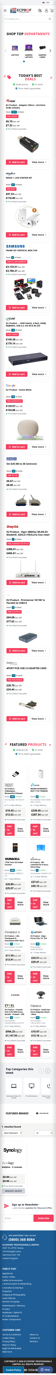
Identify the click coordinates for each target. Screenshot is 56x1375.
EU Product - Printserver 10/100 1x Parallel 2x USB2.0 (25, 601)
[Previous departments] (5, 50)
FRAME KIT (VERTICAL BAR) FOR (21, 250)
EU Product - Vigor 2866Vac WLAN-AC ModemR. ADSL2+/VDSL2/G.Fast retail (28, 533)
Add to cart (18, 162)
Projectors (7, 1291)
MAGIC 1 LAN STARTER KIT (19, 177)
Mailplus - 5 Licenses (12, 1167)
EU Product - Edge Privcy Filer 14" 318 (38, 937)
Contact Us (35, 1338)
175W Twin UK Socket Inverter (14, 863)
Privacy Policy (8, 1341)
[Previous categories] (41, 1070)
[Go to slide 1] (24, 61)
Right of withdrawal (11, 1348)
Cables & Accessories (12, 1280)
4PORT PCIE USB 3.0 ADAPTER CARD (26, 668)
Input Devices (9, 1298)
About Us (34, 1334)
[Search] (50, 19)
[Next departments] (50, 50)
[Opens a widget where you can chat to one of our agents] (45, 1370)
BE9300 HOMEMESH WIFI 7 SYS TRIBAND (39, 789)
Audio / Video (8, 1276)
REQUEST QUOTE (13, 1191)
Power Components (11, 1319)
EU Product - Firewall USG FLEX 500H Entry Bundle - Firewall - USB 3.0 (14, 1013)
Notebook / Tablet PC (12, 1312)
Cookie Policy (8, 1338)
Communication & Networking (16, 1283)
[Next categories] (47, 1070)
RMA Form (7, 1351)
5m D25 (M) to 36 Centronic (21, 463)
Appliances (7, 1273)
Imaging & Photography (13, 1294)
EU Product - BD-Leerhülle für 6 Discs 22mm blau (39, 864)
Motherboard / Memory (13, 1305)
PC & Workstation (10, 1316)
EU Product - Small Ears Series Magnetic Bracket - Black (40, 1011)
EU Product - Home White (18, 389)
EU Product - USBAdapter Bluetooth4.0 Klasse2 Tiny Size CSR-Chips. (14, 792)
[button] (52, 10)
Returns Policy (9, 1344)
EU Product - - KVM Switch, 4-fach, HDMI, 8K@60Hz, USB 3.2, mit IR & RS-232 (26, 324)
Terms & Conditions (11, 1334)
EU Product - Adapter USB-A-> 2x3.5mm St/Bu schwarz (25, 106)
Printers (6, 1309)
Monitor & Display (11, 1301)
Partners (34, 1341)
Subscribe (43, 1218)
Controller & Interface (12, 1287)
